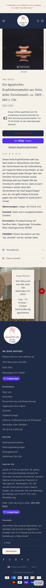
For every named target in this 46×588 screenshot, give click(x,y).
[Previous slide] (4, 48)
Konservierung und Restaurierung (19, 401)
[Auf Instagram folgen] (16, 559)
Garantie (6, 410)
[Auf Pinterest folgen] (22, 559)
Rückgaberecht (10, 452)
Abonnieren (11, 551)
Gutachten (7, 396)
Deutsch (34, 567)
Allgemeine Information (13, 406)
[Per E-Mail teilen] (19, 154)
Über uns (6, 392)
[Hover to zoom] (23, 49)
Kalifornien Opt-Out (12, 456)
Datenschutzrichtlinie (12, 442)
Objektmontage (10, 415)
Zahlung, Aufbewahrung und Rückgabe (21, 420)
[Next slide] (41, 48)
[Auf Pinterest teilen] (16, 154)
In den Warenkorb (23, 133)
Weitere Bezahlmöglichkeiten (23, 147)
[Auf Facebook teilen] (9, 154)
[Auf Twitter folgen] (9, 559)
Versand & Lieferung (12, 429)
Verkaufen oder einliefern (14, 424)
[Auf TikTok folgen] (28, 559)
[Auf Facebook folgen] (3, 559)
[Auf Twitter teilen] (13, 154)
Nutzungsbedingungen (13, 447)
